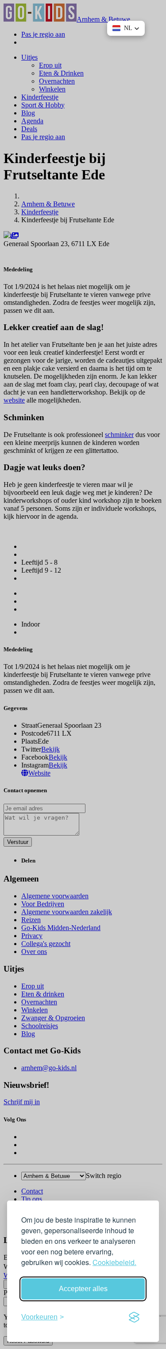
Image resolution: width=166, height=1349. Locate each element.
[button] (125, 28)
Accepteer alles (83, 1288)
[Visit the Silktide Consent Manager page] (134, 1317)
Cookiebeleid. (114, 1262)
